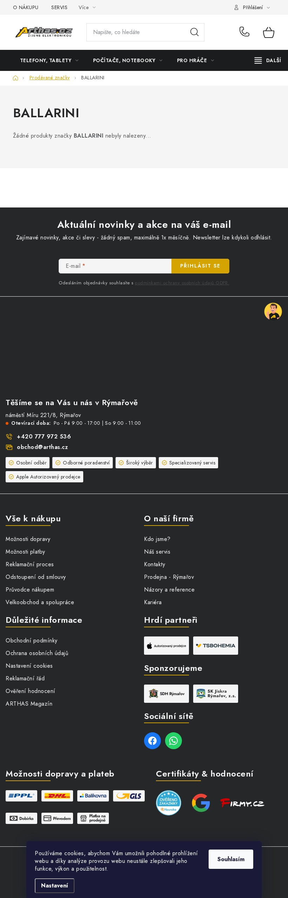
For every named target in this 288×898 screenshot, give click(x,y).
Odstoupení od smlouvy (36, 577)
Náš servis (157, 552)
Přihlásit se (200, 265)
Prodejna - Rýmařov (169, 577)
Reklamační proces (30, 564)
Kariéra (153, 602)
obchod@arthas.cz (42, 447)
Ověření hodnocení (30, 691)
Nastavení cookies (29, 666)
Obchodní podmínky (32, 640)
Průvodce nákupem (30, 590)
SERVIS (59, 7)
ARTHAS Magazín (29, 704)
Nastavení (54, 886)
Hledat (194, 32)
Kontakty (154, 564)
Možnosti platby (25, 552)
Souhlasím (230, 859)
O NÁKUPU (26, 7)
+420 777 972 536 (246, 32)
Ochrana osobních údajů (37, 653)
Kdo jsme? (157, 539)
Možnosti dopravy (28, 539)
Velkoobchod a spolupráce (40, 602)
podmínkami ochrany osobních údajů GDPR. (182, 282)
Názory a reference (169, 590)
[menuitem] (49, 60)
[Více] (268, 60)
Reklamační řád (25, 678)
